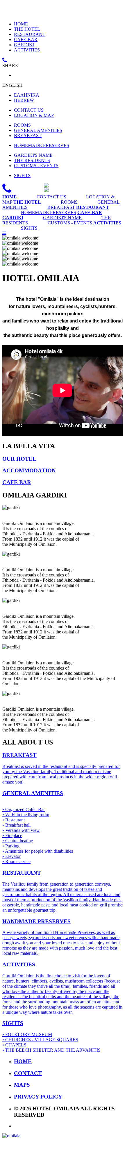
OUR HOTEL (19, 459)
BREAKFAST (28, 135)
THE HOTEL (27, 29)
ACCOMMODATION (29, 470)
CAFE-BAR (26, 39)
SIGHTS (22, 175)
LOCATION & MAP (34, 115)
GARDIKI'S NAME (33, 155)
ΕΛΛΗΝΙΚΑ (26, 95)
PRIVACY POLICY (38, 1097)
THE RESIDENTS (32, 160)
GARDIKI (24, 44)
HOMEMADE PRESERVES (41, 145)
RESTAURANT (29, 34)
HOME (21, 23)
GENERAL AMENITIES (38, 130)
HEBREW (24, 100)
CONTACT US (29, 110)
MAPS (22, 1085)
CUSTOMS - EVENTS (36, 165)
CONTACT (28, 1073)
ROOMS (22, 125)
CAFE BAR (16, 482)
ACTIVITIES (27, 49)
